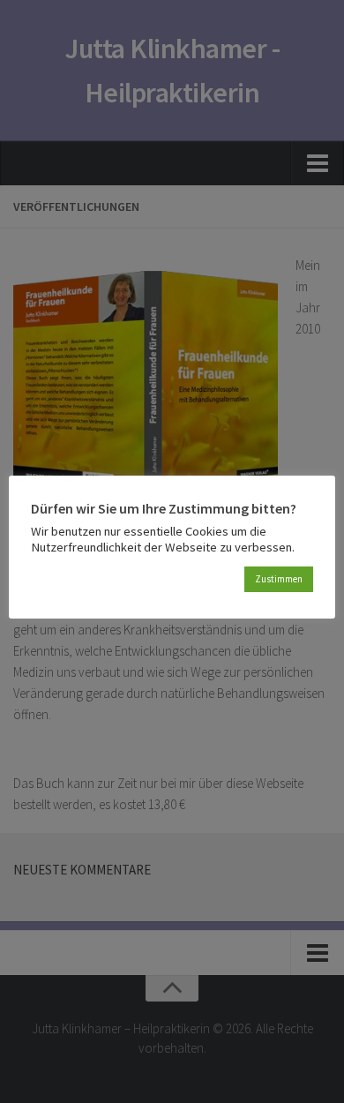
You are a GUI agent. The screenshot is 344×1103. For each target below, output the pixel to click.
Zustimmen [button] (279, 579)
